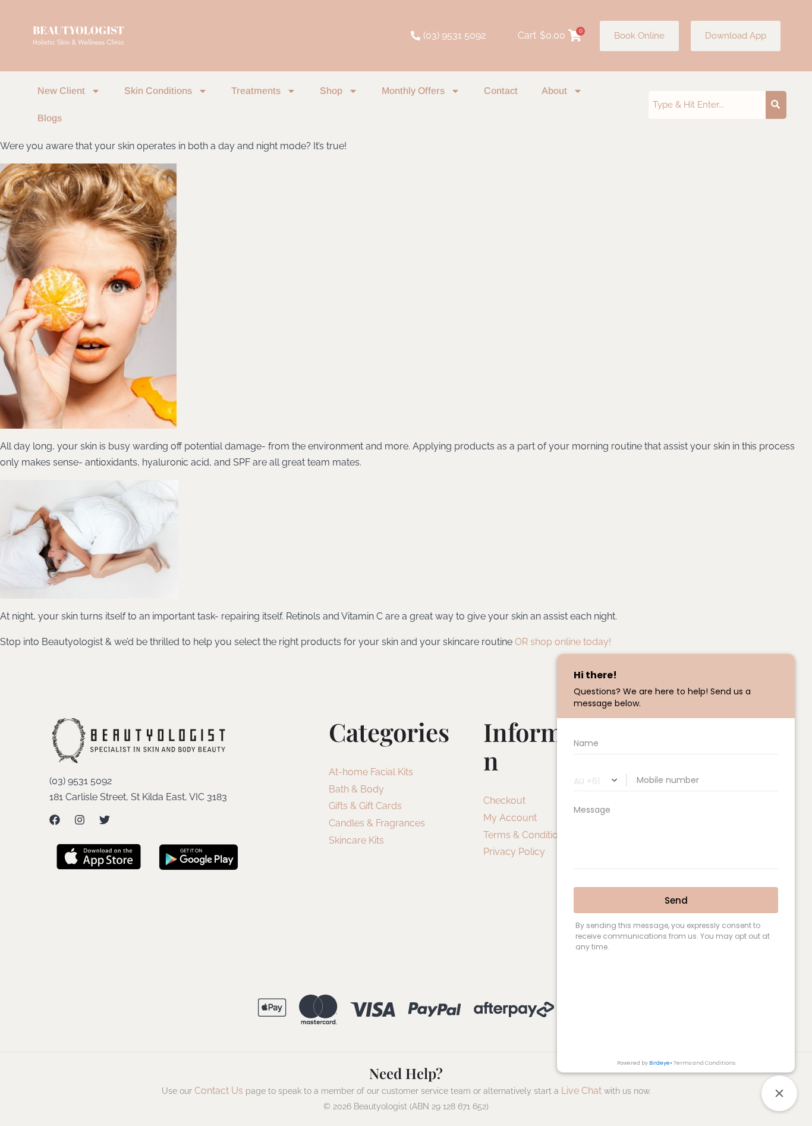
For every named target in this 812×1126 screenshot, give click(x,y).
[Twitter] (104, 819)
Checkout (504, 800)
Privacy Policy (514, 851)
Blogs (49, 118)
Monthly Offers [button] (413, 91)
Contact (501, 91)
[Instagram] (79, 819)
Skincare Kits (356, 840)
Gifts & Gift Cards (365, 806)
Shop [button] (331, 91)
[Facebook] (54, 819)
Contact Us (218, 1090)
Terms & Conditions (525, 835)
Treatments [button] (256, 91)
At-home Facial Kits (371, 772)
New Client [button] (61, 91)
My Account (510, 817)
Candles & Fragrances (377, 823)
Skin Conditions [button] (158, 91)
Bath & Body (356, 789)
